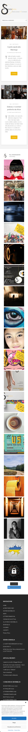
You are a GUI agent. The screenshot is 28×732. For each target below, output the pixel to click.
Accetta (14, 718)
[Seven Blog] (14, 9)
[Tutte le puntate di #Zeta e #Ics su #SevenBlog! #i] (14, 317)
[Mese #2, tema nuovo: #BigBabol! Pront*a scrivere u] (14, 359)
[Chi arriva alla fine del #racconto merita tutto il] (14, 486)
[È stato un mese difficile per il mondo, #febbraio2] (14, 550)
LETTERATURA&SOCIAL (9, 616)
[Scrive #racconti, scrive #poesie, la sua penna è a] (14, 528)
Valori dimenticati (7, 672)
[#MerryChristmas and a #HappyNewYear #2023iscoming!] (14, 275)
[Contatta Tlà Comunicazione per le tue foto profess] (14, 169)
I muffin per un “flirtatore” (9, 669)
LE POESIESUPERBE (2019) (9, 691)
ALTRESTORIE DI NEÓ (8, 608)
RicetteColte (15, 44)
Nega (14, 722)
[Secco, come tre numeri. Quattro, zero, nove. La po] (14, 507)
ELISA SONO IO (7, 646)
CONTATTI (5, 630)
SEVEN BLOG (6, 624)
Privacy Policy (17, 730)
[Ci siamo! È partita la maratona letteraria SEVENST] (14, 402)
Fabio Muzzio (18, 52)
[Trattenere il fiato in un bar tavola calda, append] (14, 296)
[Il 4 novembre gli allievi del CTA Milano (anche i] (14, 444)
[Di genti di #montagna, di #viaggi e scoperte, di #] (14, 465)
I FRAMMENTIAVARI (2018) (9, 694)
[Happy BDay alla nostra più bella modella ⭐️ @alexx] (14, 338)
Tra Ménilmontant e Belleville (10, 675)
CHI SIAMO (6, 627)
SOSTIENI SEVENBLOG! (9, 611)
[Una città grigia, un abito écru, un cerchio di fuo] (14, 254)
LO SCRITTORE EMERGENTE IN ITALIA (12, 643)
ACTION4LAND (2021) (8, 688)
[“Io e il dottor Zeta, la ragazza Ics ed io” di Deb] (14, 381)
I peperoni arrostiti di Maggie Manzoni (12, 662)
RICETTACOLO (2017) (8, 697)
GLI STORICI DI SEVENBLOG (10, 622)
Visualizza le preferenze (14, 727)
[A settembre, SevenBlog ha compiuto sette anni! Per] (14, 423)
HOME (4, 605)
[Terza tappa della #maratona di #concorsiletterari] (14, 233)
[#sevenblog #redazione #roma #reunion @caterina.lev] (14, 191)
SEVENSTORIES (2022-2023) (10, 686)
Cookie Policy (11, 730)
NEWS (4, 613)
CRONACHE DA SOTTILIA (9, 619)
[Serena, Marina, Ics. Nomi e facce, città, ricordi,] (14, 212)
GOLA (11, 44)
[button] (25, 702)
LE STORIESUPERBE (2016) (9, 699)
